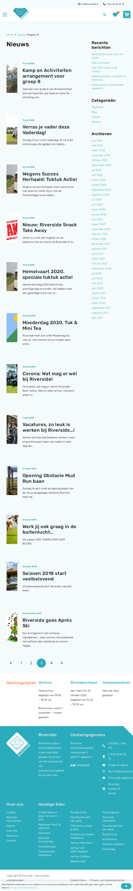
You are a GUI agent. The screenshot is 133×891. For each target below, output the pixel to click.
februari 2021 (99, 263)
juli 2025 (97, 170)
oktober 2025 (99, 160)
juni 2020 (97, 278)
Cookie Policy (78, 880)
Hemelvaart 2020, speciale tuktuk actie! (48, 274)
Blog (94, 112)
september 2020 (101, 268)
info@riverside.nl (118, 765)
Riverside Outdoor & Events (114, 789)
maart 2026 (98, 150)
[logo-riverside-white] (18, 745)
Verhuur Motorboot (81, 842)
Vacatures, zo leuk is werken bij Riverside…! (49, 427)
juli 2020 (97, 273)
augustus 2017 (100, 312)
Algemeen (97, 107)
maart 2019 (98, 293)
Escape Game (78, 812)
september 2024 (101, 189)
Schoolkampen (47, 846)
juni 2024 (97, 204)
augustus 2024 (100, 194)
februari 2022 (100, 234)
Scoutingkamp (110, 812)
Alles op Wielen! (101, 62)
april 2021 (97, 253)
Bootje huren (109, 834)
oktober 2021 (99, 248)
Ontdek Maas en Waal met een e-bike (48, 816)
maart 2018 (98, 303)
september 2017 (101, 307)
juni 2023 (97, 219)
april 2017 (97, 317)
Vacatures (12, 835)
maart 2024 (99, 209)
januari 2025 (99, 184)
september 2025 (101, 165)
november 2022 (101, 229)
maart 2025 (98, 179)
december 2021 (101, 243)
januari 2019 (99, 298)
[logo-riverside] (21, 11)
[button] (105, 14)
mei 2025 (97, 174)
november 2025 (101, 155)
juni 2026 (97, 140)
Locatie (10, 812)
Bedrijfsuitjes (78, 861)
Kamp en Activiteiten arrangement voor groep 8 (47, 76)
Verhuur (96, 121)
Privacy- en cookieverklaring (107, 880)
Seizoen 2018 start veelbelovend (44, 576)
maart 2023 (98, 224)
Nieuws (96, 116)
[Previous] (11, 663)
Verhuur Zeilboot (80, 856)
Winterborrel (109, 839)
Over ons (11, 830)
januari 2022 (99, 238)
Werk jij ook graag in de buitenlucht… (49, 529)
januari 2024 (99, 214)
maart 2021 (98, 258)
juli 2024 (97, 199)
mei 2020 (97, 283)
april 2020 (98, 288)
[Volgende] (61, 663)
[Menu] (4, 15)
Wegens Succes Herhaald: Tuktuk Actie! (50, 176)
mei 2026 (97, 145)
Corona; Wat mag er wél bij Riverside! (50, 376)
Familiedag (108, 849)
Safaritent (44, 833)
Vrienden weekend (113, 844)
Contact (11, 840)
